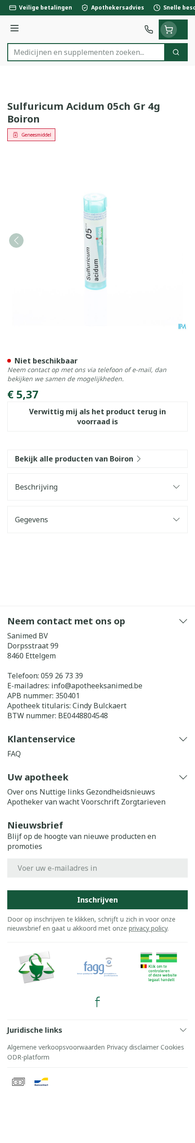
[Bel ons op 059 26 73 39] (148, 29)
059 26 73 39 (62, 676)
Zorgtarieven (143, 802)
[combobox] (86, 52)
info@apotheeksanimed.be (96, 686)
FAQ (14, 754)
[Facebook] (97, 1002)
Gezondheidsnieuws (120, 792)
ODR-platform (28, 1057)
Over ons (22, 792)
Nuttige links (61, 792)
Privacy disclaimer (133, 1047)
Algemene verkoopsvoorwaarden (56, 1047)
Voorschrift (100, 802)
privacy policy (148, 928)
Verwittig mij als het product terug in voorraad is (97, 417)
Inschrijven (97, 900)
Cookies (172, 1047)
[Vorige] (16, 240)
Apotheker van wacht (43, 802)
